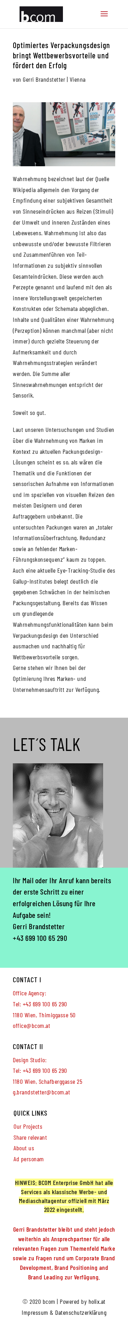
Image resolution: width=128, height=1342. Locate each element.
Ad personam (29, 1159)
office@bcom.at (31, 1025)
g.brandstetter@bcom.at (41, 1092)
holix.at (97, 1301)
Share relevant (30, 1137)
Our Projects (28, 1126)
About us (24, 1148)
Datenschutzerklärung (80, 1312)
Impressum (35, 1312)
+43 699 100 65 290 (40, 937)
